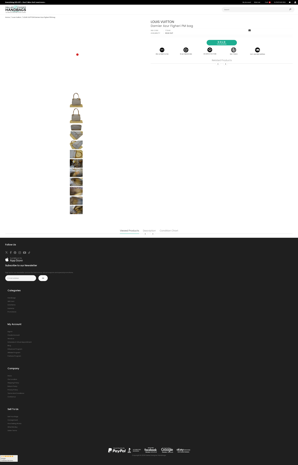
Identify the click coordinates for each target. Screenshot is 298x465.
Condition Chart (169, 230)
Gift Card (11, 301)
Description (149, 230)
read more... (41, 2)
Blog (9, 345)
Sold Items (11, 305)
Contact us (12, 397)
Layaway (11, 308)
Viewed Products (129, 230)
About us (11, 338)
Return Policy (12, 386)
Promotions (12, 312)
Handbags (12, 298)
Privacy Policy (13, 390)
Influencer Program (15, 349)
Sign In (10, 331)
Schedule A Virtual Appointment (20, 342)
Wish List (257, 2)
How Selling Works (14, 423)
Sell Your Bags (13, 416)
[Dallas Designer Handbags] (15, 13)
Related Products (222, 60)
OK (43, 278)
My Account (247, 2)
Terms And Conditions (16, 393)
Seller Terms (12, 430)
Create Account (14, 335)
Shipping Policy (13, 383)
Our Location (12, 379)
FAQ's (10, 376)
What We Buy (12, 427)
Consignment (13, 420)
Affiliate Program (14, 352)
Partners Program (14, 356)
